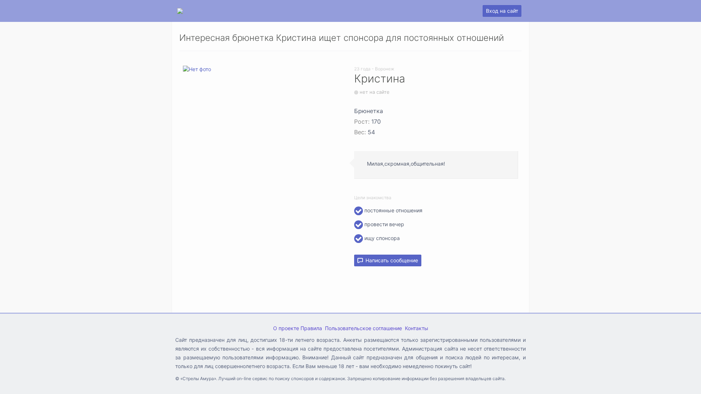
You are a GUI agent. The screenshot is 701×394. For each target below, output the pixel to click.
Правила (311, 328)
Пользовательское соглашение (363, 328)
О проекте (286, 328)
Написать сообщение (390, 260)
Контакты (416, 328)
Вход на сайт (502, 11)
